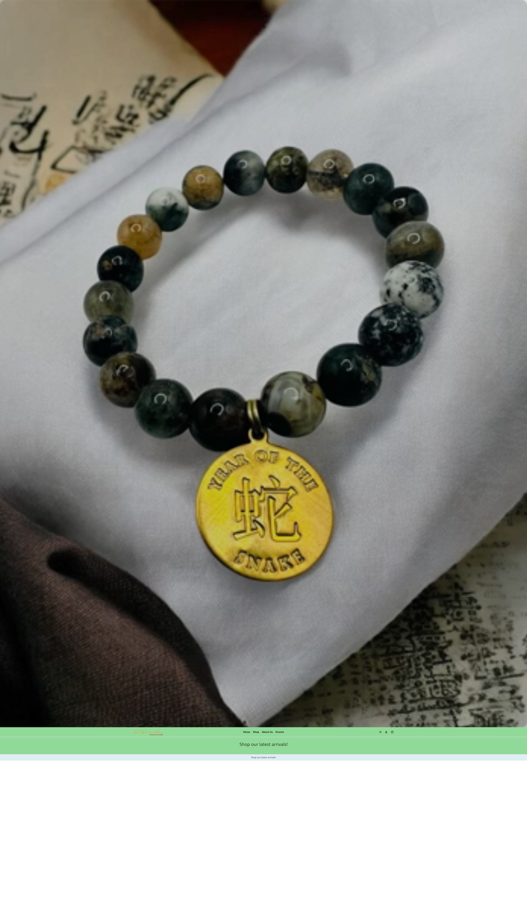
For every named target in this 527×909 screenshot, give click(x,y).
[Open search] (380, 732)
